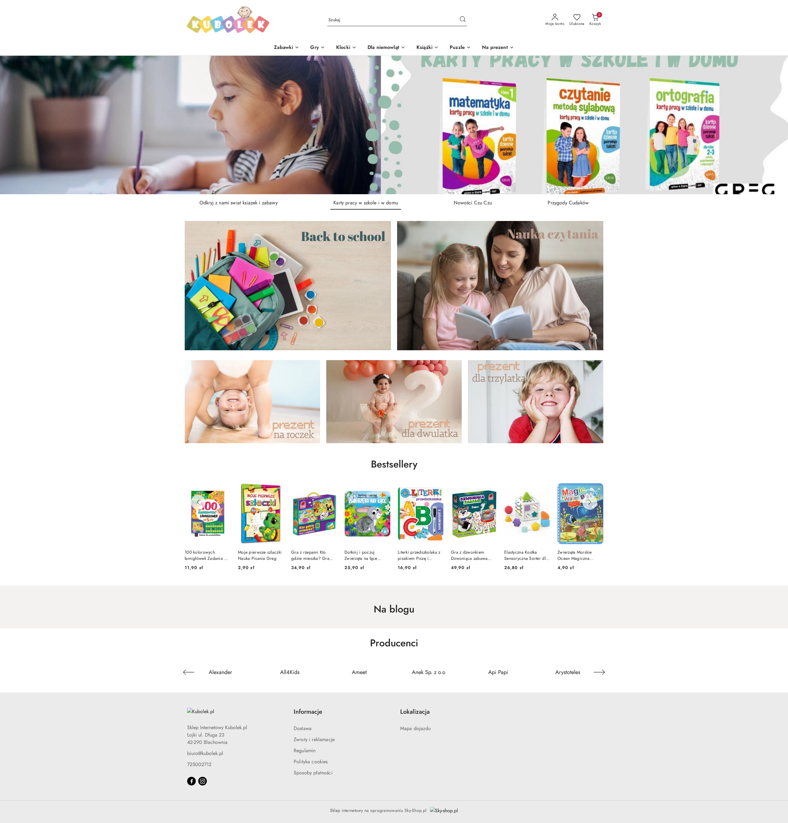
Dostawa (303, 728)
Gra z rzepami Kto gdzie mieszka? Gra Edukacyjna (257, 555)
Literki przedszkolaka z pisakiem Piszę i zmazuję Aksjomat (365, 555)
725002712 (199, 764)
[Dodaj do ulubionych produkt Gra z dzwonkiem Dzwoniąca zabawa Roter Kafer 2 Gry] (436, 490)
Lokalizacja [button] (415, 711)
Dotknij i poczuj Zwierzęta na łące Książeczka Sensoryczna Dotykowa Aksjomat (314, 555)
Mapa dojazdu (415, 728)
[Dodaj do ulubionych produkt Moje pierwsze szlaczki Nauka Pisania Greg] (223, 490)
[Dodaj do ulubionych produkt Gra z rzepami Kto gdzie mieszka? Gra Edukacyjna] (276, 490)
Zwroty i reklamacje (314, 739)
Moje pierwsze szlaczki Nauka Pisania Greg (206, 555)
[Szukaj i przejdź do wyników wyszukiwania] (462, 20)
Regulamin (305, 750)
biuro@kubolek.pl (205, 753)
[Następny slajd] (774, 125)
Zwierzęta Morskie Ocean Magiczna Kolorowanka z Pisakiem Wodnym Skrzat (521, 555)
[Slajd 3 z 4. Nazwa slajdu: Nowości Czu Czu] (394, 125)
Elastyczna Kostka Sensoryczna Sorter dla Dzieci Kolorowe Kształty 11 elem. (473, 555)
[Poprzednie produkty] (198, 502)
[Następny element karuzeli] (599, 672)
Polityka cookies (311, 761)
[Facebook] (191, 781)
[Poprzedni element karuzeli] (188, 672)
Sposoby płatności (313, 772)
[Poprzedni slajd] (13, 125)
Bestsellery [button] (394, 464)
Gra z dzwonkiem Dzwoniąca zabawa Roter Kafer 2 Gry (416, 555)
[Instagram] (202, 781)
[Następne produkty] (589, 502)
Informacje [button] (308, 711)
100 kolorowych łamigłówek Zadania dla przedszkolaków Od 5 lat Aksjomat (580, 555)
